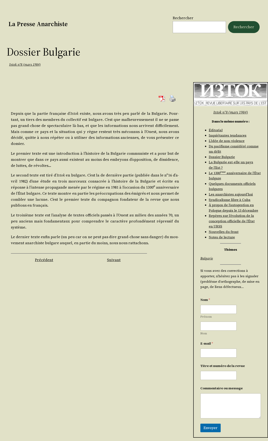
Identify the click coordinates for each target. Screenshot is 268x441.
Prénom (206, 316)
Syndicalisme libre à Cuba (229, 199)
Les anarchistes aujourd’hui (231, 194)
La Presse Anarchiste (38, 24)
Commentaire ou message (221, 388)
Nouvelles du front (223, 231)
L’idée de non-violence (227, 140)
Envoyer (211, 427)
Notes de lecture (222, 237)
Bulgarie (206, 258)
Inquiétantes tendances (227, 135)
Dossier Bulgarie (222, 157)
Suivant (114, 259)
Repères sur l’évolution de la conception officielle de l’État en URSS (232, 221)
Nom (203, 333)
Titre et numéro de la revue (222, 366)
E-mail (206, 343)
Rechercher (183, 17)
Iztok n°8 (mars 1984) (25, 64)
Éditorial (216, 130)
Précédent (44, 259)
